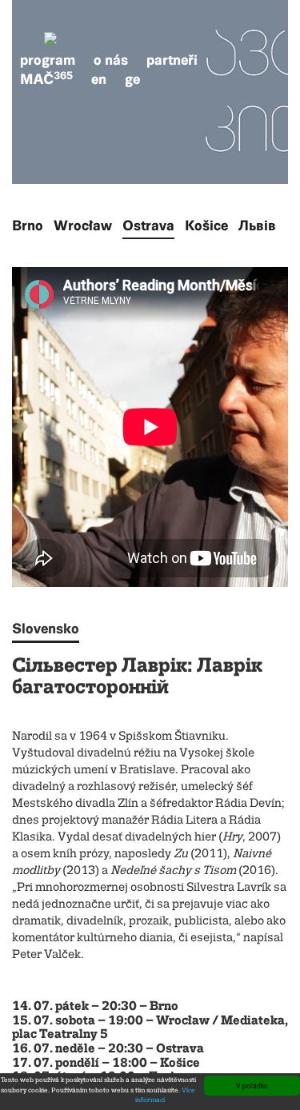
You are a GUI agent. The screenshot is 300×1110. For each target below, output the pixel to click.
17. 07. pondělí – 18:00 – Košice (106, 1063)
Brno (27, 226)
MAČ (46, 79)
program (47, 60)
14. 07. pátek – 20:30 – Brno (95, 1006)
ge (132, 79)
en (98, 79)
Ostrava (148, 226)
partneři (172, 60)
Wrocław (83, 226)
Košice (206, 226)
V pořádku (252, 1085)
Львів (257, 226)
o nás (111, 60)
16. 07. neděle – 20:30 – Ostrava (108, 1049)
